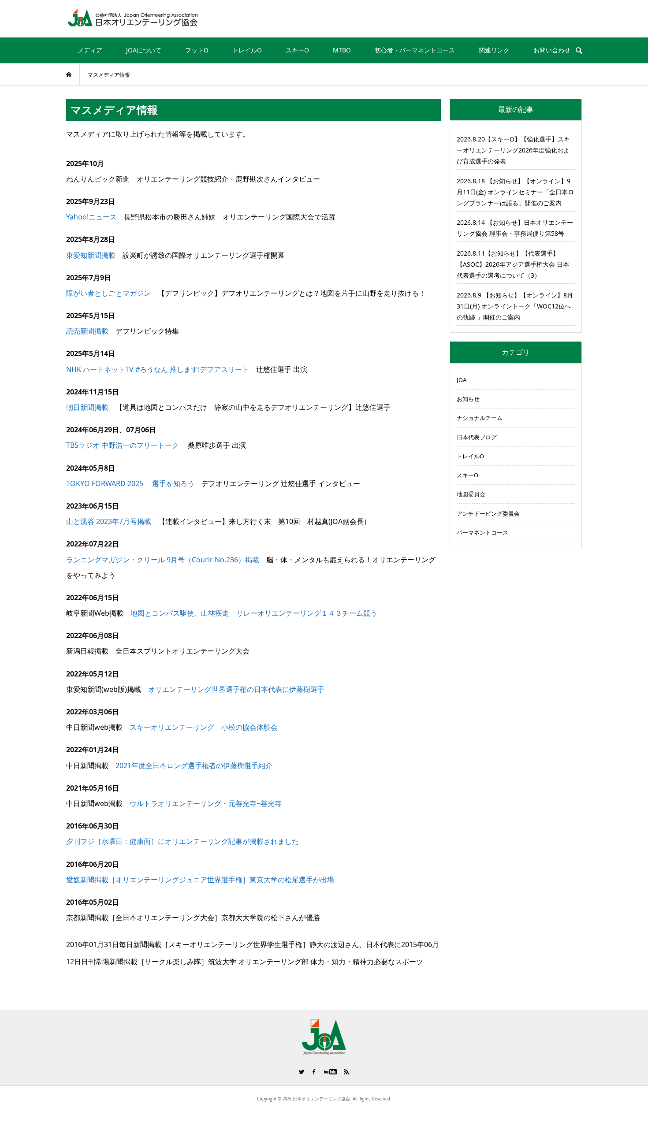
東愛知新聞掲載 (90, 255)
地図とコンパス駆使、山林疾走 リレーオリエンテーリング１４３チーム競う (253, 613)
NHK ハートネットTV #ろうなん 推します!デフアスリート (157, 369)
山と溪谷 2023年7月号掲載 (108, 521)
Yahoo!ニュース (91, 217)
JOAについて (143, 50)
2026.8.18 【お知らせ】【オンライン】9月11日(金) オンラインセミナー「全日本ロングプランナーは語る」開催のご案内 (515, 192)
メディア (90, 50)
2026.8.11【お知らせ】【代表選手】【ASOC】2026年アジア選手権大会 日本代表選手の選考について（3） (513, 264)
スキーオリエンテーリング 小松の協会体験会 (204, 727)
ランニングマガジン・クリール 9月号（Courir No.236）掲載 (162, 560)
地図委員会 (471, 494)
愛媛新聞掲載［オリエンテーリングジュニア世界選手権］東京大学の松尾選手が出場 (200, 879)
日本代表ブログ (477, 437)
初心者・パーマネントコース (415, 50)
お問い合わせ (551, 50)
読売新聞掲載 (87, 331)
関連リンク (494, 50)
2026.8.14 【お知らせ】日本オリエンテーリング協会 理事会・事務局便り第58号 (515, 228)
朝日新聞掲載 (87, 407)
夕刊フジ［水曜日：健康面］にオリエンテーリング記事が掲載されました (182, 841)
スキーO (297, 50)
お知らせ (468, 399)
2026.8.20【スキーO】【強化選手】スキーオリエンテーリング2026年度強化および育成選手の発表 (513, 150)
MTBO (342, 50)
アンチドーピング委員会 (488, 513)
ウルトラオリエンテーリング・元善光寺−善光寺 (206, 803)
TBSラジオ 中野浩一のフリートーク (122, 445)
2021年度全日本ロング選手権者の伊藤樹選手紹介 (193, 765)
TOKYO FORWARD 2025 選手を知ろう (130, 483)
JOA (461, 380)
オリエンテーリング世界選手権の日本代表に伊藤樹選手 (236, 689)
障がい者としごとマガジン (108, 293)
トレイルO (247, 50)
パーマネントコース (482, 532)
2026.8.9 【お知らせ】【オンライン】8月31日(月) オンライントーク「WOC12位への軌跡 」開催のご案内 (515, 306)
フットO (197, 50)
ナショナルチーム (480, 418)
